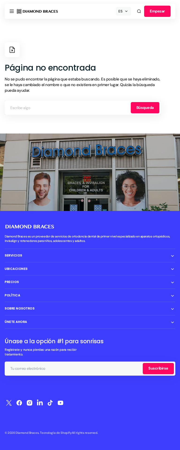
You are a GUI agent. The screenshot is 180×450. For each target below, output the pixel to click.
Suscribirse (158, 368)
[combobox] (83, 108)
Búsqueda (145, 107)
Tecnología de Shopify (55, 433)
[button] (12, 11)
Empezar (157, 11)
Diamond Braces (27, 433)
